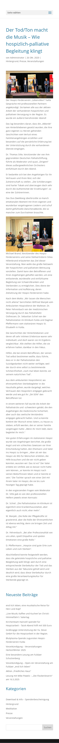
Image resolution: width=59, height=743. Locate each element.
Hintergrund (12, 61)
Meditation (11, 708)
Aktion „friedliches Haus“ (18, 671)
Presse (23, 61)
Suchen (47, 727)
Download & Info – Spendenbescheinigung (27, 699)
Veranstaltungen (35, 61)
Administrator (17, 57)
